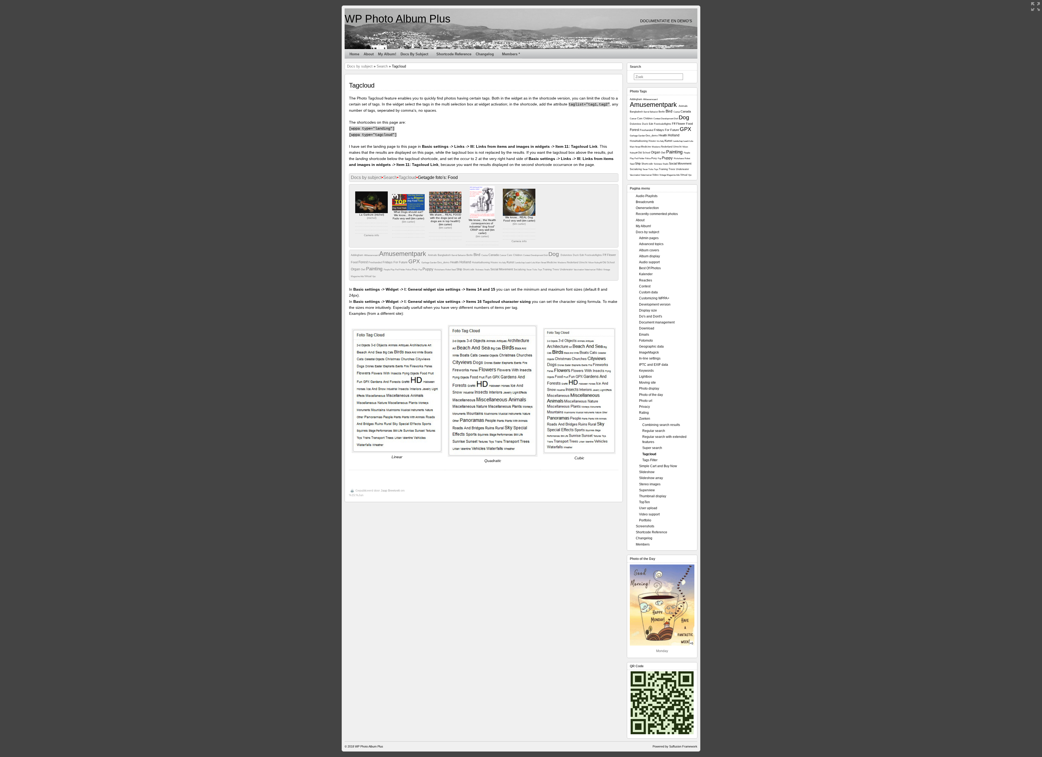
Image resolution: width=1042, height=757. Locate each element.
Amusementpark (403, 253)
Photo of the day (651, 395)
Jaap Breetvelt (390, 490)
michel (371, 217)
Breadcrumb (645, 202)
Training (547, 269)
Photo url (645, 401)
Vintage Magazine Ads (669, 175)
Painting (375, 268)
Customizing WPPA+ (654, 298)
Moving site (647, 382)
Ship (459, 269)
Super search (652, 448)
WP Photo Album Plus (397, 19)
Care (510, 255)
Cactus (484, 255)
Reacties (645, 280)
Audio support (649, 262)
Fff (605, 254)
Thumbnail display (652, 496)
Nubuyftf (598, 262)
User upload (648, 508)
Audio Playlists (646, 196)
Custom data (648, 292)
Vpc (374, 276)
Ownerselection (647, 208)
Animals (433, 255)
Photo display (649, 388)
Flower (611, 254)
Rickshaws (439, 269)
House (495, 262)
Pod (397, 269)
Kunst (511, 262)
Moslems (562, 262)
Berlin (470, 255)
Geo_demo (443, 262)
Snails (487, 269)
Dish (546, 255)
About (369, 54)
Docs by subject (414, 54)
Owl (363, 269)
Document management (657, 322)
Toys (540, 269)
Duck (576, 255)
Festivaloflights (594, 255)
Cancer (503, 255)
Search (382, 66)
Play (392, 269)
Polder (402, 269)
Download (646, 328)
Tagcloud (407, 177)
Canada (494, 254)
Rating (644, 413)
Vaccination (579, 269)
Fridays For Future (395, 262)
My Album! (387, 54)
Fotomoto (646, 340)
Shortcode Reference (453, 54)
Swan (529, 269)
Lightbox (645, 376)
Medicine (552, 262)
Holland (465, 262)
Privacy (644, 407)
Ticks (535, 269)
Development (537, 255)
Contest (527, 255)
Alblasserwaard (371, 255)
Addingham (357, 255)
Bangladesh (445, 255)
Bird (477, 254)
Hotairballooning (481, 262)
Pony (415, 269)
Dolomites (567, 255)
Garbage (425, 262)
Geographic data (651, 346)
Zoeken (644, 419)
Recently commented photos (657, 214)
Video (599, 269)
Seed (453, 269)
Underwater (567, 269)
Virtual (368, 276)
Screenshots (645, 526)
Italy (504, 262)
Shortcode (469, 269)
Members (643, 544)
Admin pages (649, 238)
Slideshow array (651, 478)
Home (354, 54)
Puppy (428, 269)
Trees (556, 269)
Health (454, 262)
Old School (608, 262)
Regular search (653, 431)
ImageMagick (649, 352)
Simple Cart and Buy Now (658, 466)
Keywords (646, 371)
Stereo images (649, 484)
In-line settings (649, 358)
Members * (511, 54)
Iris (500, 262)
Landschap (520, 262)
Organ (356, 269)
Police (409, 269)
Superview (647, 490)
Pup (420, 269)
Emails (644, 334)
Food (354, 262)
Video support (649, 514)
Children (518, 255)
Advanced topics (651, 244)
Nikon (591, 262)
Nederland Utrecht (577, 262)
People (387, 269)
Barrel (455, 255)
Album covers (649, 250)
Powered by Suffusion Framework (675, 746)
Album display (649, 256)
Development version (655, 304)
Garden (433, 262)
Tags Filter (649, 460)
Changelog (485, 54)
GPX (414, 261)
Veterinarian (590, 269)
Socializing (520, 269)
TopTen (644, 502)
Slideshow (647, 472)
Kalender (646, 274)
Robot (448, 269)
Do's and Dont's (650, 316)
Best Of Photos (650, 268)
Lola (533, 262)
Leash (528, 262)
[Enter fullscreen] (1035, 6)
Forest (363, 262)
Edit (582, 255)
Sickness (479, 269)
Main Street (541, 262)
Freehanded (375, 262)
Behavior (462, 255)
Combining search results (661, 425)
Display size (648, 310)
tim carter (408, 221)
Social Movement (502, 269)
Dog (554, 254)
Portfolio (645, 520)
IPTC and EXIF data (653, 365)
